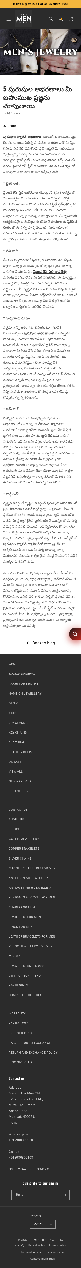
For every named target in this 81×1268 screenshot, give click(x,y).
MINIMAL (15, 956)
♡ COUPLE (16, 713)
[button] (8, 19)
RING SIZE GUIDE (21, 1062)
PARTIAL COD (19, 1023)
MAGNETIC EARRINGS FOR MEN (32, 868)
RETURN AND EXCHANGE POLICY (33, 1052)
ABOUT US (16, 819)
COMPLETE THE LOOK (25, 995)
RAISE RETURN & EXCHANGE (30, 1043)
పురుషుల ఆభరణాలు (22, 674)
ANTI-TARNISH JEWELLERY (29, 878)
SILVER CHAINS (20, 858)
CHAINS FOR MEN (22, 907)
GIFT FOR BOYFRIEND (25, 975)
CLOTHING (17, 742)
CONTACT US (18, 809)
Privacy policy (57, 1245)
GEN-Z (13, 703)
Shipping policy (55, 1252)
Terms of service (31, 1252)
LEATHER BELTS (20, 752)
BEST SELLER (19, 791)
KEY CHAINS (18, 732)
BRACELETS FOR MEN (25, 917)
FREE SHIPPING (20, 1033)
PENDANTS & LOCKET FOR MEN (32, 897)
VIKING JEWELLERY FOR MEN (30, 946)
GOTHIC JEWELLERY (24, 839)
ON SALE (15, 762)
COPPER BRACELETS (24, 848)
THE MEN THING (38, 1240)
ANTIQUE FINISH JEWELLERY (30, 887)
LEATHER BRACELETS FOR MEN (32, 936)
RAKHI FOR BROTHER (24, 683)
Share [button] (12, 126)
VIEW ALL (16, 771)
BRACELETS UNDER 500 (26, 965)
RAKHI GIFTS (18, 985)
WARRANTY (17, 1013)
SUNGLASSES (19, 722)
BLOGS (14, 829)
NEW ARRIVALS (20, 781)
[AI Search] (75, 634)
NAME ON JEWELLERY (25, 693)
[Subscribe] (64, 1195)
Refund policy (36, 1245)
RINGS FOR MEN (21, 926)
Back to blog (43, 643)
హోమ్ (12, 664)
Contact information (42, 1258)
